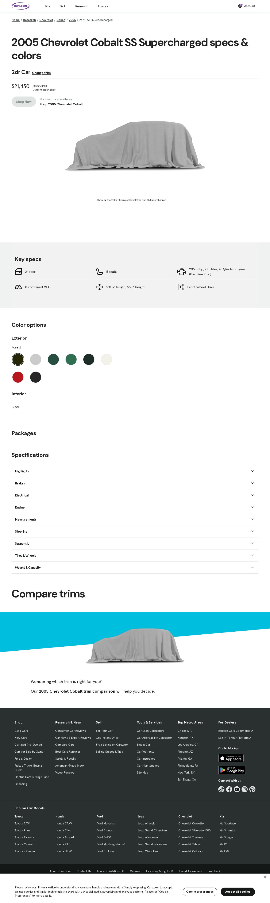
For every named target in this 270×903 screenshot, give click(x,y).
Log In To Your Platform (233, 738)
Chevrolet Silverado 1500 (194, 830)
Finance (103, 6)
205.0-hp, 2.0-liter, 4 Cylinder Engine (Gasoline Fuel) (217, 271)
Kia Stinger (226, 837)
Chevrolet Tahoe (189, 844)
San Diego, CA (187, 779)
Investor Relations (108, 871)
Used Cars (21, 731)
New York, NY (186, 772)
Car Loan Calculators (150, 731)
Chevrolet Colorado (191, 851)
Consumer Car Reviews (70, 731)
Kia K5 (223, 844)
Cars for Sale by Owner (30, 751)
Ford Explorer (105, 851)
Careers (135, 871)
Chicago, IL (185, 731)
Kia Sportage (228, 823)
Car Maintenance (148, 765)
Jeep (141, 816)
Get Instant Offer (107, 738)
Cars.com (153, 887)
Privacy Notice (47, 887)
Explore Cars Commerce (234, 731)
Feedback (214, 871)
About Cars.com (60, 871)
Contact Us (84, 871)
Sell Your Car (104, 731)
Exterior (19, 338)
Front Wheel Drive (200, 287)
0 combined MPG (37, 287)
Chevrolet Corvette (191, 823)
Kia (222, 816)
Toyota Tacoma (24, 837)
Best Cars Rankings (67, 751)
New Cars (21, 738)
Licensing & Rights (158, 871)
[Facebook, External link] (229, 789)
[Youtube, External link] (237, 789)
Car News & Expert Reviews (73, 738)
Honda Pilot (62, 844)
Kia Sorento (227, 830)
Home (16, 20)
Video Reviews (64, 772)
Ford (100, 816)
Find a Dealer (23, 758)
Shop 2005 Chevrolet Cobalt (61, 104)
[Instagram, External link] (245, 789)
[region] (135, 888)
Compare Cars (64, 745)
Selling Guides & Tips (109, 751)
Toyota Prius (22, 830)
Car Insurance (146, 758)
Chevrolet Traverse (190, 837)
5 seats (111, 271)
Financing (21, 784)
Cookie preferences (200, 891)
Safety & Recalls (65, 758)
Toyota (19, 816)
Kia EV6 (224, 851)
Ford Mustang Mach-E (111, 844)
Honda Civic (63, 830)
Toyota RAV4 (22, 823)
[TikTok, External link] (221, 789)
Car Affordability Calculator (154, 738)
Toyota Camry (23, 844)
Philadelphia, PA (188, 765)
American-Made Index (69, 765)
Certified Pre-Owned (28, 745)
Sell (62, 6)
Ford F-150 (104, 837)
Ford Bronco (105, 830)
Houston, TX (185, 738)
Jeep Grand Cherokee (152, 830)
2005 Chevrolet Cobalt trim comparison (77, 691)
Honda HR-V (63, 851)
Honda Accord (64, 837)
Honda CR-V (63, 823)
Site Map (142, 772)
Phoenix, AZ (185, 751)
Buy (47, 6)
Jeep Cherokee (148, 851)
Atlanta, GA (185, 758)
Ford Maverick (106, 823)
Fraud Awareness (190, 871)
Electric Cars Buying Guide (32, 777)
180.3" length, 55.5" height (125, 287)
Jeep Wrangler (147, 823)
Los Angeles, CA (188, 745)
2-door (30, 271)
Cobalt (61, 20)
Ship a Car (143, 745)
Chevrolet (46, 20)
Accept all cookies (237, 891)
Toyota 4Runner (25, 851)
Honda (59, 816)
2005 (72, 20)
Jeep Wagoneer (148, 837)
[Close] (265, 877)
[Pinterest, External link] (252, 789)
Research (81, 6)
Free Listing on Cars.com (112, 745)
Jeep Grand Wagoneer (152, 844)
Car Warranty (145, 751)
